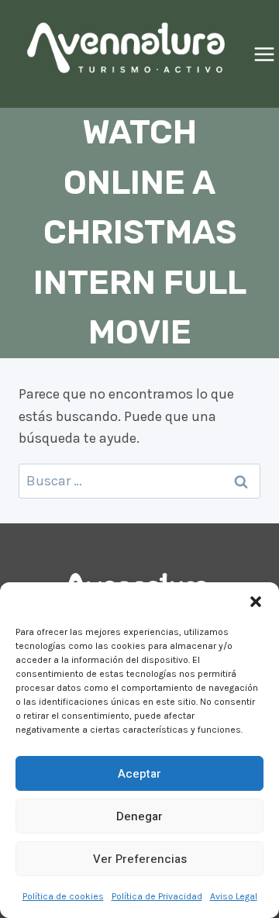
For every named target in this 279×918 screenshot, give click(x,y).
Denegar (139, 816)
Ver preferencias (140, 859)
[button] (256, 601)
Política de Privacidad (157, 896)
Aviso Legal (233, 896)
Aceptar (139, 773)
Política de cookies (63, 896)
